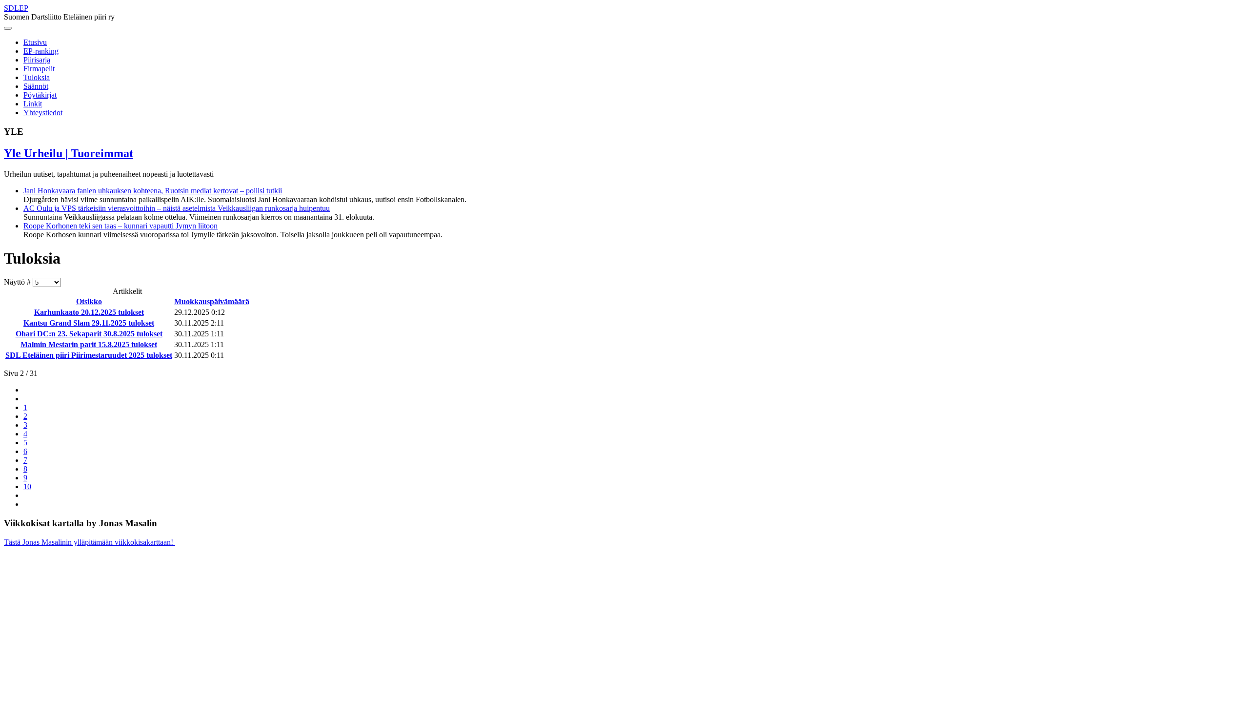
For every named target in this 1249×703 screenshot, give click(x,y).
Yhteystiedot (42, 112)
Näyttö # (18, 282)
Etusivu (35, 42)
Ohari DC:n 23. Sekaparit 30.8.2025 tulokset (89, 334)
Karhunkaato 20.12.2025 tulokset (89, 312)
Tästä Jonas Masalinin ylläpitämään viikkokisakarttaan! (89, 542)
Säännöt (35, 86)
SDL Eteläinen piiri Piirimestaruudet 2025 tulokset (88, 355)
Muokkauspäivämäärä (211, 301)
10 (27, 486)
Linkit (32, 104)
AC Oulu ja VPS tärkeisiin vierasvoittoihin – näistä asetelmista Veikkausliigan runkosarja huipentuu (176, 208)
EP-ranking (41, 51)
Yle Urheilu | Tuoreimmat (68, 153)
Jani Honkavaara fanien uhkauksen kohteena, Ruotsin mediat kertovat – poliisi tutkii (152, 190)
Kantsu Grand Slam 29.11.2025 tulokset (88, 323)
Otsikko (89, 301)
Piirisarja (36, 60)
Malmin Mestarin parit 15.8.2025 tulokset (88, 344)
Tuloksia (36, 77)
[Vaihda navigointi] (8, 28)
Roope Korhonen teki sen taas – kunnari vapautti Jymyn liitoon (120, 226)
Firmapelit (39, 68)
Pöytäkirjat (40, 95)
